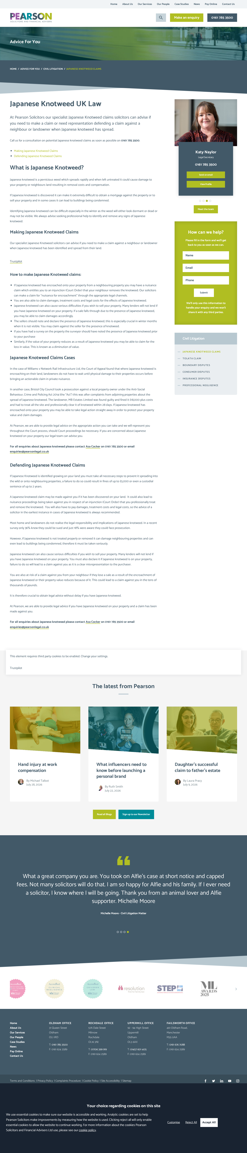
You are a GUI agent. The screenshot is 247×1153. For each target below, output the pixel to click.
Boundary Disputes (196, 365)
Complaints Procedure (68, 1081)
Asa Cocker (93, 446)
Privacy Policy (45, 1081)
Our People (163, 4)
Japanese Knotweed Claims (202, 352)
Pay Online (211, 4)
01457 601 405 (138, 1049)
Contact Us (228, 4)
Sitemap (126, 1081)
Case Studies (182, 4)
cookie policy (87, 1130)
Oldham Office (60, 1023)
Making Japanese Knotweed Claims (36, 151)
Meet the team (206, 209)
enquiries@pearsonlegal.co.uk (29, 451)
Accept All (209, 1122)
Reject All (191, 1122)
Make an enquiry (186, 17)
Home (113, 4)
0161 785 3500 (222, 17)
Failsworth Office (181, 1023)
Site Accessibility (110, 1081)
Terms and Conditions (22, 1081)
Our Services (145, 4)
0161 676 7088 (177, 1044)
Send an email (206, 175)
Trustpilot (16, 261)
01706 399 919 (99, 1049)
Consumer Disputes (196, 372)
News (197, 4)
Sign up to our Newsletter (136, 814)
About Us (127, 4)
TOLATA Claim (192, 359)
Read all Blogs (104, 814)
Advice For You (30, 69)
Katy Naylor (205, 152)
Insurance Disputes (196, 379)
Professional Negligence (200, 385)
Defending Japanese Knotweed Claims (38, 156)
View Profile (206, 184)
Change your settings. (94, 656)
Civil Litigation (53, 69)
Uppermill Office (141, 1023)
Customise (173, 1122)
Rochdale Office (101, 1023)
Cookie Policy (90, 1081)
